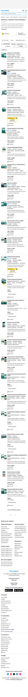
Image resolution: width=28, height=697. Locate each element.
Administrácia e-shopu (5, 637)
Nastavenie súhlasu (5, 626)
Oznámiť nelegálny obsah (6, 610)
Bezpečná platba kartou (6, 629)
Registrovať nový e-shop (6, 639)
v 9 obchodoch (10, 65)
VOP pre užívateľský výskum (7, 631)
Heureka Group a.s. (16, 678)
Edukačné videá (4, 650)
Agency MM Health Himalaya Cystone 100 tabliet (16, 70)
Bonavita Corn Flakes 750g (20, 530)
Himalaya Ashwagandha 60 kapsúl (14, 147)
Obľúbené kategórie (6, 524)
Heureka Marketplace (5, 643)
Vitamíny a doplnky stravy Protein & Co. (7, 554)
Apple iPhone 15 (18, 543)
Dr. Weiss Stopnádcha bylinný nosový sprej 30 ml (21, 527)
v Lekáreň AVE (10, 313)
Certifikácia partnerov (5, 663)
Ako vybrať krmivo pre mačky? (7, 562)
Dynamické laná (4, 542)
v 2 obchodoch (10, 334)
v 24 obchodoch (10, 85)
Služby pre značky (5, 645)
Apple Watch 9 (18, 545)
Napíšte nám (14, 580)
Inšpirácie (3, 665)
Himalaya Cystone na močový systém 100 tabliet (16, 374)
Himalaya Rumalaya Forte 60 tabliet (15, 128)
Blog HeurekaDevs (5, 608)
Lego (16, 550)
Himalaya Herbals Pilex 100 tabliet (15, 489)
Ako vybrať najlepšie (6, 560)
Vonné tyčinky (4, 527)
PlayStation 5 (17, 549)
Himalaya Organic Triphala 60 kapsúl (15, 357)
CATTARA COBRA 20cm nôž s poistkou (21, 528)
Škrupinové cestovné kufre (7, 537)
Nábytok (16, 554)
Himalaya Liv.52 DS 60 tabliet (13, 90)
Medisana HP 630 (18, 534)
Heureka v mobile (4, 620)
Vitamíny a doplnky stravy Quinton (7, 552)
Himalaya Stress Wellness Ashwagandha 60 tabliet (17, 455)
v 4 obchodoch (10, 159)
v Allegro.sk (9, 386)
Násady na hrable (4, 541)
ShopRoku (3, 660)
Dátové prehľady (4, 646)
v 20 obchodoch (10, 142)
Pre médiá (3, 605)
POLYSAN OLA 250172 (19, 537)
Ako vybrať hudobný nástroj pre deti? (7, 565)
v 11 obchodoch (10, 197)
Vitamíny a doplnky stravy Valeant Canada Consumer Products (7, 550)
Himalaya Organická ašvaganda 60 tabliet (16, 339)
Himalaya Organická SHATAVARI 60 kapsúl (16, 394)
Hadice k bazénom (5, 539)
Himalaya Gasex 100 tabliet (13, 322)
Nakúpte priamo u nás (5, 624)
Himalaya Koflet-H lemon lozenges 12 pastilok (15, 301)
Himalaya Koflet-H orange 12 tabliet (15, 434)
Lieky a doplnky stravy (14, 17)
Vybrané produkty (19, 524)
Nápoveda (3, 652)
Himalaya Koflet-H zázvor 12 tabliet (15, 220)
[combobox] (14, 13)
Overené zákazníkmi (5, 658)
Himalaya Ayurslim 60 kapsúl (13, 256)
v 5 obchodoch (10, 178)
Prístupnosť (3, 612)
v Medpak (9, 291)
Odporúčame (18, 541)
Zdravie (7, 17)
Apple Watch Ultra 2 (19, 547)
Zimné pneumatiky (18, 552)
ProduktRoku (4, 662)
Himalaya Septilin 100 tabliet (13, 202)
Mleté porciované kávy (6, 535)
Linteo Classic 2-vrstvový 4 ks (21, 532)
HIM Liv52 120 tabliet (12, 183)
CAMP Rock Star (18, 535)
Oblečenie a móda (18, 556)
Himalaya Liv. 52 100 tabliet (13, 53)
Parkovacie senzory (5, 528)
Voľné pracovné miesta (6, 603)
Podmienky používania (5, 601)
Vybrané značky (5, 546)
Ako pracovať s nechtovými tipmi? (7, 564)
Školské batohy (4, 532)
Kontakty (3, 599)
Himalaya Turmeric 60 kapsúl (13, 472)
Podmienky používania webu (16, 679)
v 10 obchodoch (10, 215)
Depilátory (3, 530)
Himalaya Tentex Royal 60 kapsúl (14, 279)
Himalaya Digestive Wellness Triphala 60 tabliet (16, 412)
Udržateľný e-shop (5, 667)
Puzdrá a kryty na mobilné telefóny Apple (7, 534)
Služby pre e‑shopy (5, 641)
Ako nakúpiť (3, 618)
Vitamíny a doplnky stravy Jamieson (7, 549)
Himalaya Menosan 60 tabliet (13, 107)
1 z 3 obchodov (10, 123)
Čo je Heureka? (4, 597)
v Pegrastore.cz (10, 499)
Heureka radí (3, 622)
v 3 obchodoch (10, 102)
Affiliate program (4, 648)
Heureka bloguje (4, 607)
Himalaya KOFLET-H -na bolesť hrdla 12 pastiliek (16, 165)
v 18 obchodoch (10, 233)
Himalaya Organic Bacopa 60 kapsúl (15, 238)
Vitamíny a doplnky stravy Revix (7, 556)
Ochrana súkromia (5, 627)
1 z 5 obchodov (10, 274)
